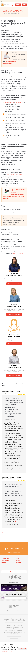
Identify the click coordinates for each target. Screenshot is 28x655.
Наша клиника (5, 560)
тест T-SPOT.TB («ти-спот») (14, 174)
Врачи (17, 558)
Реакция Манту (9, 102)
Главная (5, 10)
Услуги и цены (5, 558)
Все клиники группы (12, 597)
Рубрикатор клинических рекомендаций (14, 630)
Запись (24, 4)
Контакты (18, 564)
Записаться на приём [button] (14, 283)
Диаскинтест (20, 102)
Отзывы (3, 562)
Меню (18, 4)
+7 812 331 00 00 (22, 1)
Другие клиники (5, 1)
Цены (2, 564)
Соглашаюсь (22, 648)
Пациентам (18, 562)
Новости (18, 560)
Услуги (10, 10)
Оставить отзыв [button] (14, 571)
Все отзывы (5, 533)
